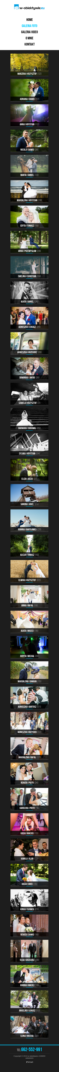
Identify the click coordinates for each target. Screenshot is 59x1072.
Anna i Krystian (29, 124)
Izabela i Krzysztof (29, 402)
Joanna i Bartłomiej (29, 529)
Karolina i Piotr (29, 808)
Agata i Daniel (29, 301)
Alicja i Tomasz (29, 554)
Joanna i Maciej (29, 985)
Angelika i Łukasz (29, 1010)
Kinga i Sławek (29, 909)
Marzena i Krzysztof (29, 73)
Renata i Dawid (29, 934)
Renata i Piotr (29, 782)
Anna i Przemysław (29, 250)
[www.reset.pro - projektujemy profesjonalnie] (29, 1062)
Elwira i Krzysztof (29, 580)
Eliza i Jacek (29, 478)
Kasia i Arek (29, 883)
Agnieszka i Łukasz (29, 326)
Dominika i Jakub (29, 377)
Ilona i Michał (29, 1035)
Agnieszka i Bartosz (29, 706)
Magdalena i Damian (29, 681)
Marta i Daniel (29, 175)
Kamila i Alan (29, 858)
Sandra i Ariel (29, 504)
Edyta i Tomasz (29, 225)
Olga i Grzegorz (29, 959)
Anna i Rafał (29, 605)
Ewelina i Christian (29, 276)
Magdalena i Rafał (29, 757)
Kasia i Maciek (29, 833)
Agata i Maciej (29, 630)
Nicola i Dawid (29, 149)
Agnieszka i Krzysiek (29, 732)
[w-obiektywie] (29, 7)
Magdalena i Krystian (29, 200)
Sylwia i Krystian (29, 453)
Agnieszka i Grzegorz (29, 352)
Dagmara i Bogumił (29, 428)
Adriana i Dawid (29, 99)
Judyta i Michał (29, 656)
